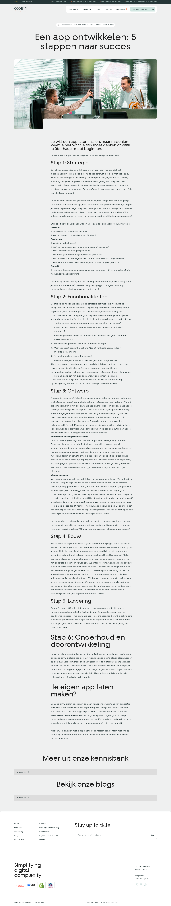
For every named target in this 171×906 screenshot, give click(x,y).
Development (44, 832)
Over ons (18, 828)
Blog (16, 835)
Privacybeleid (39, 902)
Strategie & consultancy (49, 828)
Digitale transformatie (48, 835)
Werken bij (18, 832)
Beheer (42, 839)
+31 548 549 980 (142, 866)
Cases (16, 824)
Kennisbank (67, 25)
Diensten (42, 824)
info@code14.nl (141, 869)
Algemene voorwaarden (22, 902)
